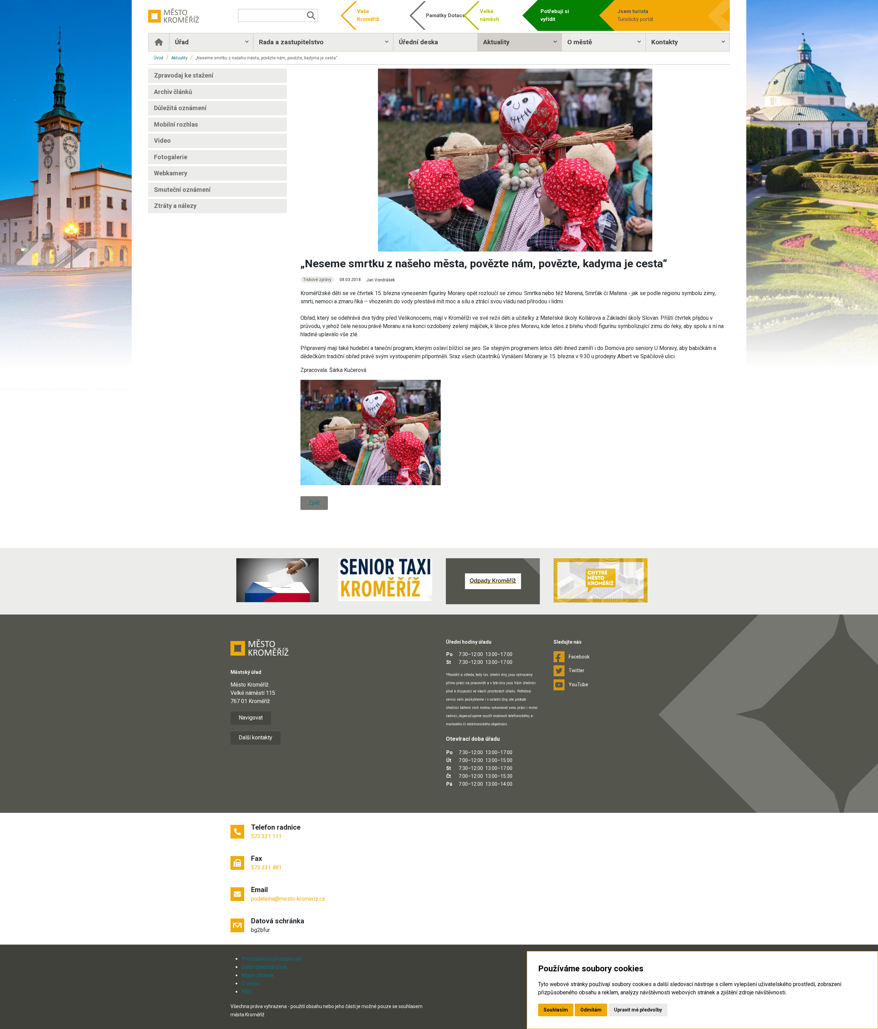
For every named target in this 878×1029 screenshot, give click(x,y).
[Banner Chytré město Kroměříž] (601, 580)
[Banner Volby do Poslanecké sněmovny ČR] (277, 580)
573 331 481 (266, 867)
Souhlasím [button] (556, 1010)
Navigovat (251, 717)
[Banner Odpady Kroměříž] (493, 581)
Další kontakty (255, 737)
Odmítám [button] (591, 1010)
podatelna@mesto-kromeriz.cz (288, 899)
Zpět (314, 503)
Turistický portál (635, 15)
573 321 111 (266, 836)
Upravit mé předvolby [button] (638, 1010)
